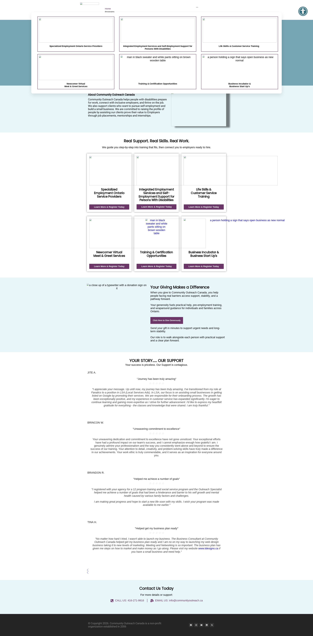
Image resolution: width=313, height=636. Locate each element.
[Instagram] (196, 625)
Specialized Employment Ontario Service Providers (76, 46)
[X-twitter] (212, 625)
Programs (109, 12)
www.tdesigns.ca (208, 548)
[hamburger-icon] (197, 7)
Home (108, 8)
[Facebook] (191, 625)
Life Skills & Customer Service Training (239, 46)
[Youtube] (201, 625)
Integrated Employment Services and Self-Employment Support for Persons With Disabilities (157, 47)
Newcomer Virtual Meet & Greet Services (109, 254)
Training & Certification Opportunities (156, 254)
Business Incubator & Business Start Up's (204, 254)
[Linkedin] (207, 625)
